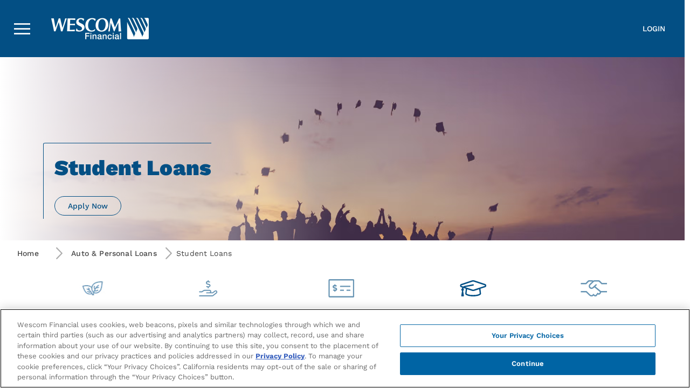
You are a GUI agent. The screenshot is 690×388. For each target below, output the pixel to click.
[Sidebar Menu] (22, 28)
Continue (528, 363)
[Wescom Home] (62, 28)
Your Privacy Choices (528, 335)
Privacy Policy (280, 356)
